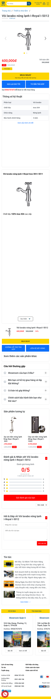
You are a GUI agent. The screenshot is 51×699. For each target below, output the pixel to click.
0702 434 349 (19, 683)
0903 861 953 (19, 686)
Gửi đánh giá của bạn (25, 498)
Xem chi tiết (23, 651)
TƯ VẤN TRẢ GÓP (37, 84)
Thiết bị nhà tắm (20, 11)
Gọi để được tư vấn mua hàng (18, 90)
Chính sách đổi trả (32, 670)
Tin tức (3, 667)
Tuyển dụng (5, 670)
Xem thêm (24, 602)
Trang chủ (6, 11)
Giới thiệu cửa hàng (32, 664)
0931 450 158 (19, 679)
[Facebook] (41, 677)
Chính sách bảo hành (32, 667)
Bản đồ (10, 651)
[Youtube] (47, 677)
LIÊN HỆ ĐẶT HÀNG (37, 348)
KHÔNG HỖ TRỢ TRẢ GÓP (13, 348)
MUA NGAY (25, 341)
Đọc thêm (24, 319)
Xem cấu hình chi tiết (25, 123)
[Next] (45, 38)
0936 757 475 (19, 675)
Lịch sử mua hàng (7, 664)
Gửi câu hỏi (42, 543)
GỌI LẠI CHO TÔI (13, 84)
